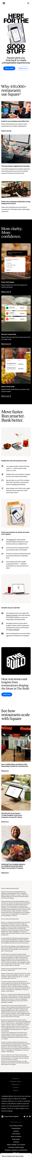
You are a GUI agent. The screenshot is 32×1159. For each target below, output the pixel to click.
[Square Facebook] (27, 1116)
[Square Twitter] (24, 1116)
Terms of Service (16, 1136)
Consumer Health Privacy (16, 1147)
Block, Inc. (16, 1152)
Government (16, 1139)
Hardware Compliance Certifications (16, 1150)
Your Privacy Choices (16, 1125)
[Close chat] (29, 1156)
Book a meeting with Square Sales (13, 1156)
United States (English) (11, 1116)
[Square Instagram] (30, 1116)
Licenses (16, 1142)
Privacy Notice (16, 1128)
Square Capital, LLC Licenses (16, 1144)
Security (16, 1131)
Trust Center (16, 1133)
